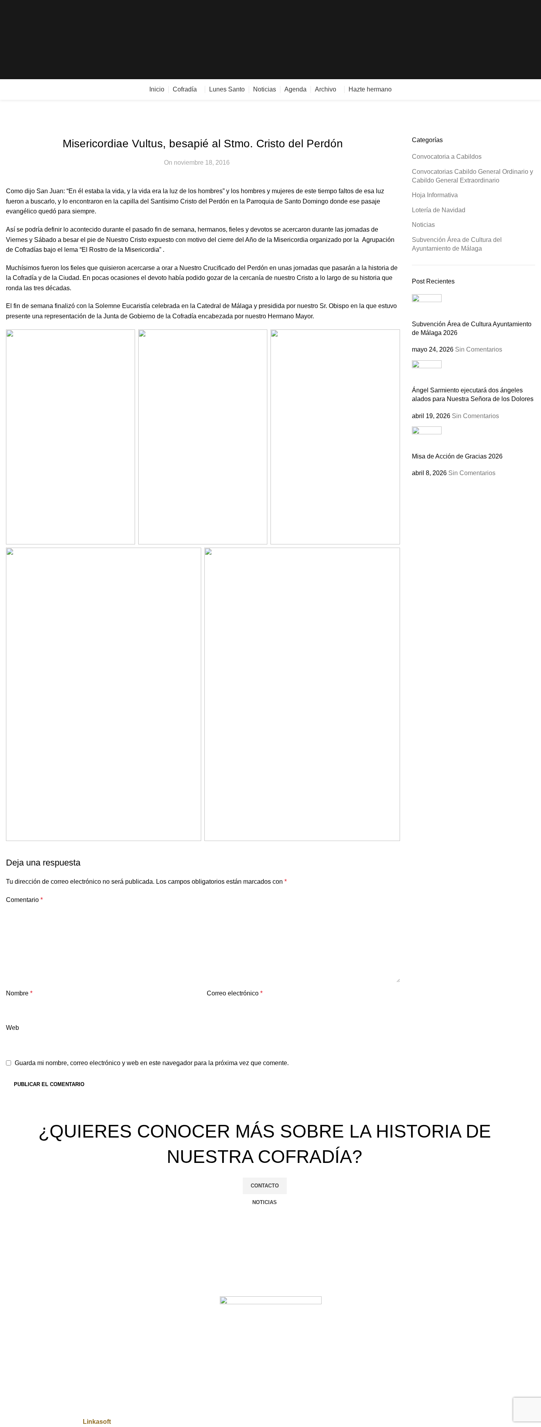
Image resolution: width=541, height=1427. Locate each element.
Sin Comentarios (478, 349)
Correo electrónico (235, 993)
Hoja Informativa (435, 195)
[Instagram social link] (512, 39)
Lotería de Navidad (438, 210)
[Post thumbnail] (427, 306)
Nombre (19, 993)
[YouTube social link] (521, 39)
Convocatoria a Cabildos (447, 156)
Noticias (423, 224)
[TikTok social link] (530, 39)
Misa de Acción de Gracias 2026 (457, 456)
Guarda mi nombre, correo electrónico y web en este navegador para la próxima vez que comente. (152, 1063)
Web (12, 1027)
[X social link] (503, 39)
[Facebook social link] (494, 39)
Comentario (24, 899)
